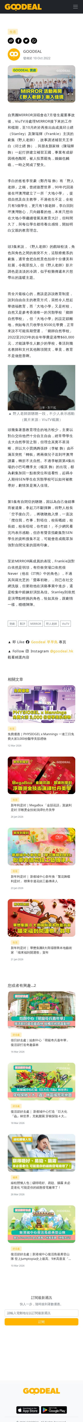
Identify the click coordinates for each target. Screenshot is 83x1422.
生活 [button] (13, 32)
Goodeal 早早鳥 (44, 642)
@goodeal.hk (61, 651)
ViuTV (65, 623)
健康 (15, 1177)
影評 (22, 623)
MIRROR (35, 623)
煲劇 (12, 623)
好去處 (16, 1034)
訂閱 (41, 1322)
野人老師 (51, 623)
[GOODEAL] (23, 7)
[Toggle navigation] (75, 7)
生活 (12, 728)
